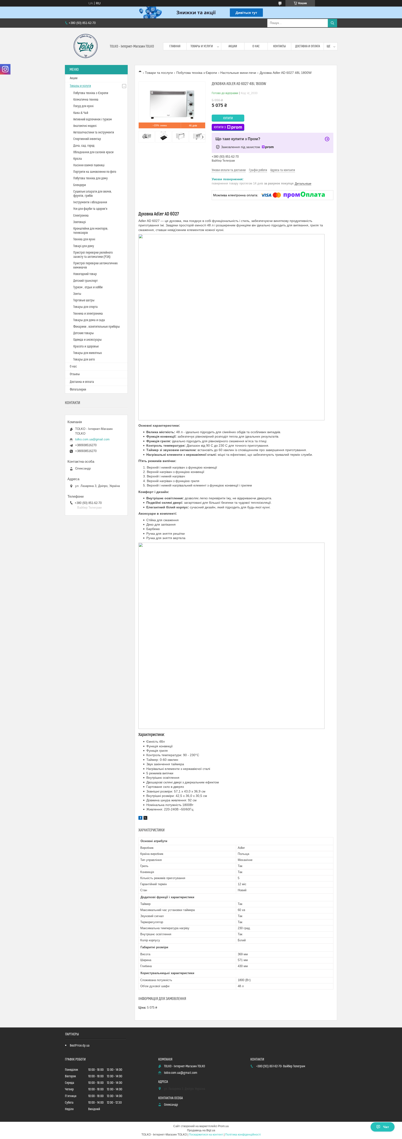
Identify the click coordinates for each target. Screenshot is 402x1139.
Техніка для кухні (84, 239)
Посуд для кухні (83, 106)
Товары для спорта (85, 307)
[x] (145, 818)
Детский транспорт (85, 281)
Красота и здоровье (86, 346)
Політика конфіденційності (243, 1134)
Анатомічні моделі (85, 126)
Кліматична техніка (85, 100)
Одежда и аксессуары (87, 340)
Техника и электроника (88, 314)
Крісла (77, 159)
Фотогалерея (78, 389)
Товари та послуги (159, 73)
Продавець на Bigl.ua (201, 1130)
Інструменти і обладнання (90, 202)
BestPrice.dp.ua (80, 1045)
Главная (175, 46)
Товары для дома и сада (89, 320)
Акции (232, 46)
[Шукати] (332, 23)
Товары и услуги (202, 46)
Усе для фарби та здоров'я (90, 209)
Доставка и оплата (307, 46)
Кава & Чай (80, 113)
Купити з (220, 127)
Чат (386, 1127)
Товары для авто (84, 359)
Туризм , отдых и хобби (88, 287)
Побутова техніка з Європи (196, 73)
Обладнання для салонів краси (93, 152)
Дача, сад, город (83, 146)
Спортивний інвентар (87, 139)
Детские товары (83, 333)
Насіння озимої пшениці (88, 165)
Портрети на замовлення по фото (94, 172)
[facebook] (140, 818)
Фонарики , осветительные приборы (96, 327)
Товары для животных (87, 353)
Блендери (79, 185)
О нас (256, 46)
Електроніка (81, 216)
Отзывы (75, 374)
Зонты (77, 294)
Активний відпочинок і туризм (92, 119)
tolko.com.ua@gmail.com (92, 439)
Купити (228, 118)
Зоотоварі (79, 222)
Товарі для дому (83, 246)
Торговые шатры (83, 300)
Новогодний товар (85, 274)
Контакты (279, 46)
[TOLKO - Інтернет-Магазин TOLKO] (85, 46)
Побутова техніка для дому (90, 178)
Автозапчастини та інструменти (93, 132)
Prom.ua (223, 1126)
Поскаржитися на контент (206, 1134)
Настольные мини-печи (238, 73)
